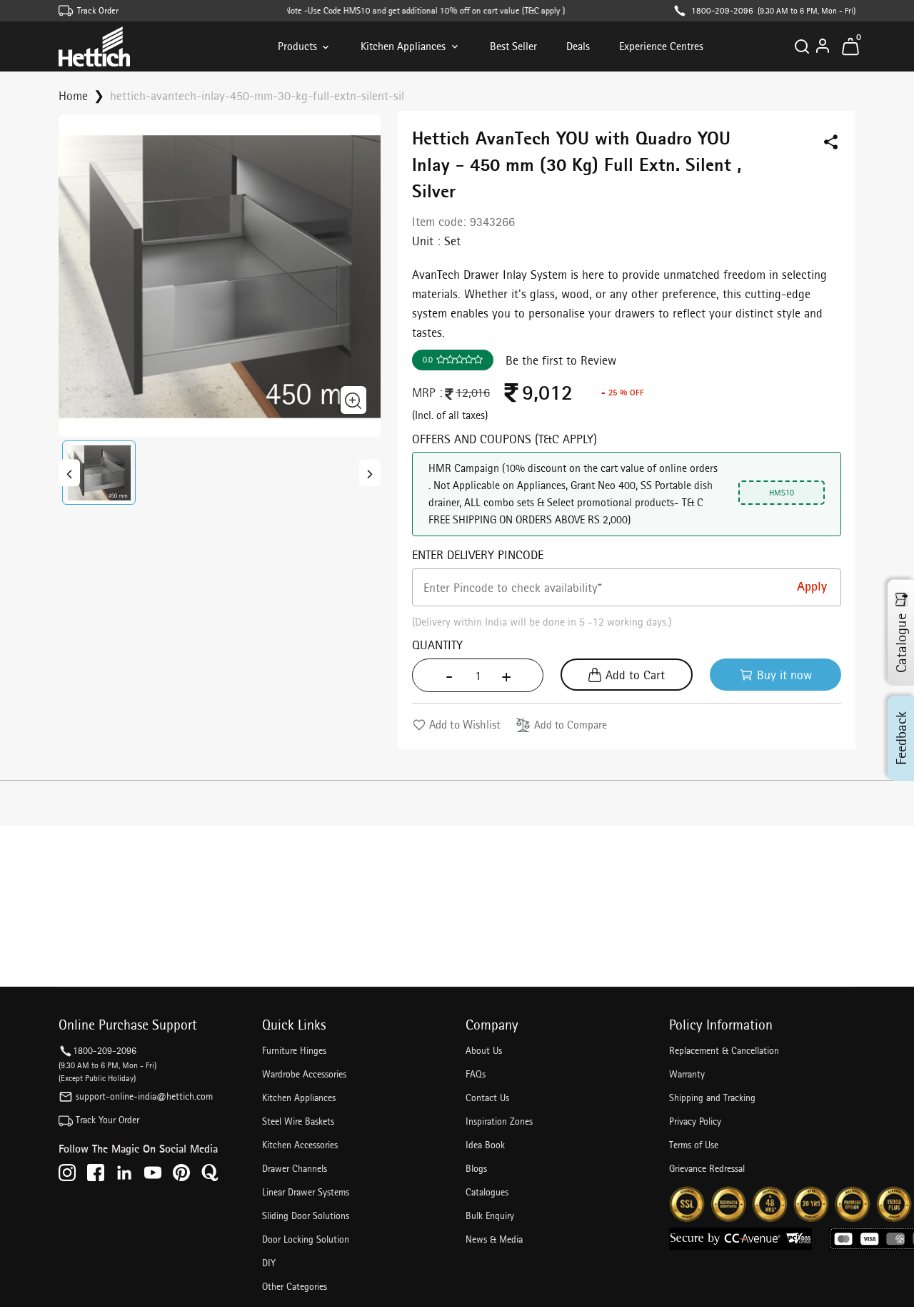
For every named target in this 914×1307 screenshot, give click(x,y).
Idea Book (485, 1144)
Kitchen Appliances (403, 46)
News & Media (494, 1239)
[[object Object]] (69, 472)
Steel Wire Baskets (298, 1121)
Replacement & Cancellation (724, 1050)
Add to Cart (635, 674)
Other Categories (294, 1286)
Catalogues (487, 1192)
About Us (484, 1050)
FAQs (476, 1074)
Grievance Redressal (707, 1168)
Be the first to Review (561, 360)
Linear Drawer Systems (305, 1192)
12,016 (473, 392)
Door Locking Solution (305, 1239)
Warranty (687, 1074)
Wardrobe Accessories (304, 1074)
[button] (99, 472)
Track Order (98, 10)
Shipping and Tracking (712, 1097)
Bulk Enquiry (490, 1215)
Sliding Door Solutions (305, 1215)
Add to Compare (570, 724)
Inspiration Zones (499, 1121)
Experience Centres (661, 46)
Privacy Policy (695, 1121)
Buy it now (784, 674)
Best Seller (513, 46)
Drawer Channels (294, 1168)
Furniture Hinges (294, 1050)
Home (73, 95)
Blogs (476, 1168)
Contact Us (487, 1097)
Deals (578, 46)
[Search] (801, 46)
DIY (269, 1262)
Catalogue (901, 642)
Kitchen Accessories (300, 1144)
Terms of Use (693, 1144)
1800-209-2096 (722, 10)
